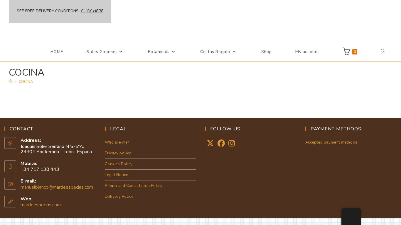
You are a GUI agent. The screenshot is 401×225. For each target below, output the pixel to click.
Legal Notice (116, 175)
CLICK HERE (92, 11)
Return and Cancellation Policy (134, 185)
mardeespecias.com (41, 205)
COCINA (25, 81)
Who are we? (117, 142)
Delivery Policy (119, 196)
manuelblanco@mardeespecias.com (57, 187)
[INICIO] (11, 81)
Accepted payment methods (331, 142)
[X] (210, 143)
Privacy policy (118, 153)
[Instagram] (231, 143)
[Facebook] (221, 143)
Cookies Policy (119, 164)
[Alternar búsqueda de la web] (383, 51)
